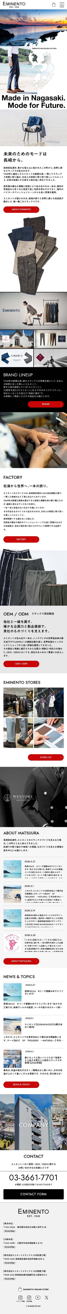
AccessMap (9, 1231)
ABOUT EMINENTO (21, 209)
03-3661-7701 (33, 1177)
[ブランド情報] (20, 1297)
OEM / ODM (21, 664)
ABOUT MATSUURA (21, 961)
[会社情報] (29, 1297)
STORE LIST (46, 757)
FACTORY (21, 539)
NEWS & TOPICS (21, 1084)
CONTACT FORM (33, 1194)
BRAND (46, 404)
